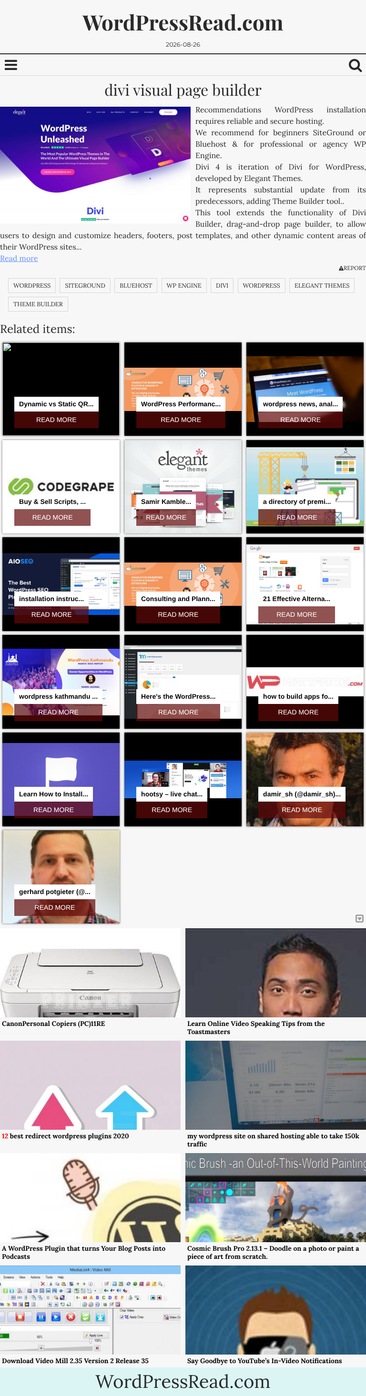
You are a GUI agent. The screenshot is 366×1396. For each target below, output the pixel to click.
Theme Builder (38, 304)
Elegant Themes (322, 285)
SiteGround (85, 285)
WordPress (32, 285)
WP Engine (184, 285)
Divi (222, 285)
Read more (19, 258)
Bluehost (136, 285)
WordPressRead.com (182, 22)
